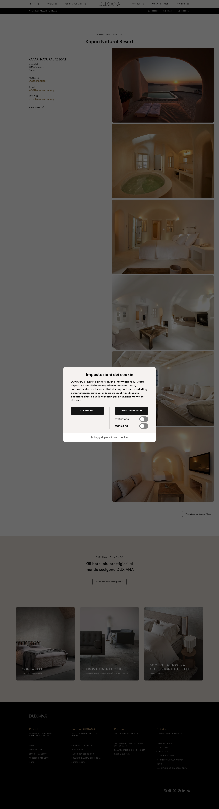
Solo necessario (131, 410)
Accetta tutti (87, 410)
